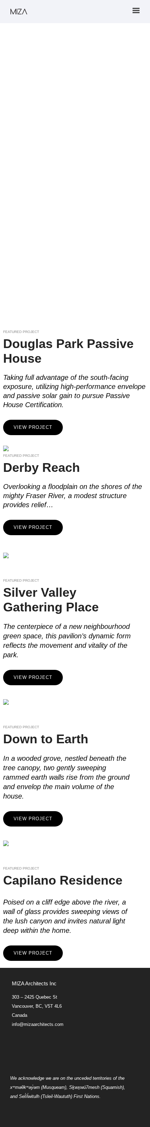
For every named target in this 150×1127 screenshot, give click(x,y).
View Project (33, 427)
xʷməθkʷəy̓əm (25, 1087)
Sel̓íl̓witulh (29, 1096)
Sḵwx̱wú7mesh (84, 1087)
